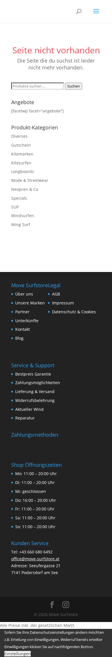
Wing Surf (20, 224)
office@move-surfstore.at (35, 558)
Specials (19, 198)
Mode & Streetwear (29, 180)
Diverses (19, 136)
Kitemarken (22, 154)
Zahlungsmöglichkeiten (37, 382)
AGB (56, 294)
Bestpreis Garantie (33, 374)
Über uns (24, 294)
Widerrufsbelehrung (35, 400)
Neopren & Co (24, 189)
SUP (15, 207)
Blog (19, 338)
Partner (22, 311)
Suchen (73, 86)
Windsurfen (22, 215)
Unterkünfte (26, 320)
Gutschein (21, 145)
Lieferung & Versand (35, 391)
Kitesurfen (21, 163)
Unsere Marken (30, 303)
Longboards (22, 171)
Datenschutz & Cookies (74, 311)
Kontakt (22, 329)
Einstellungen (17, 653)
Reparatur (25, 418)
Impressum (63, 303)
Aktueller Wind (29, 409)
